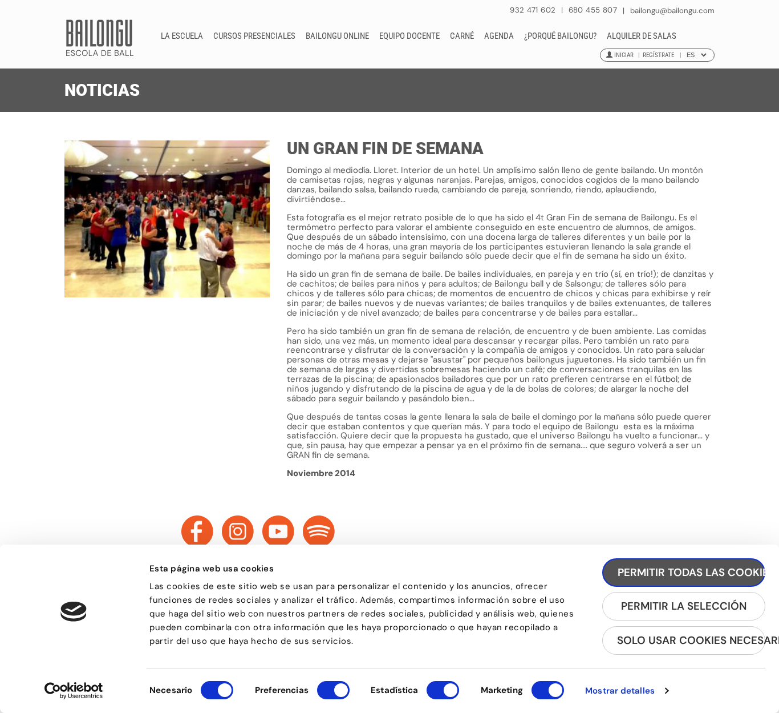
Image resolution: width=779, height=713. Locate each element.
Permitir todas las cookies (691, 572)
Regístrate (658, 55)
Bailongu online (337, 36)
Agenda (499, 36)
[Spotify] (319, 531)
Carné (462, 36)
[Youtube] (278, 531)
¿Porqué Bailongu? (560, 36)
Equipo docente (409, 36)
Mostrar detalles (620, 690)
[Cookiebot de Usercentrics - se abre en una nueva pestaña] (74, 690)
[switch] (333, 695)
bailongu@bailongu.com (672, 10)
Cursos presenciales (254, 36)
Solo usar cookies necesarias (691, 640)
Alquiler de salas (641, 36)
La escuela (182, 36)
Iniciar (623, 55)
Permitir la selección (683, 606)
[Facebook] (197, 531)
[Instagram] (238, 531)
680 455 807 (593, 10)
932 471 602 (534, 10)
